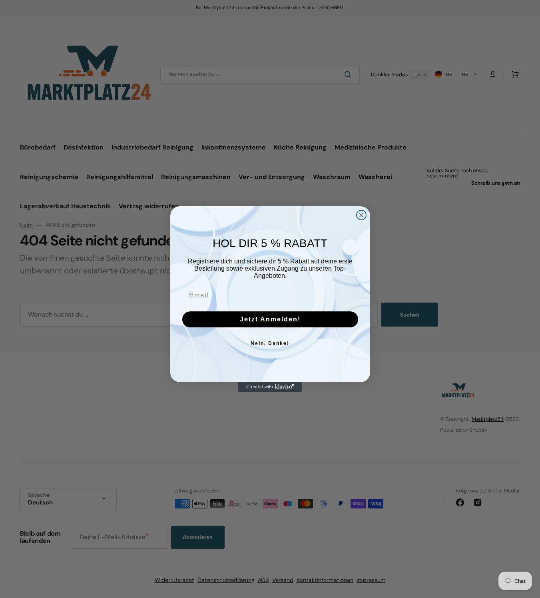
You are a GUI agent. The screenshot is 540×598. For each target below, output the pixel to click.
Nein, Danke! (270, 343)
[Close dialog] (361, 215)
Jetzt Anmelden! (270, 319)
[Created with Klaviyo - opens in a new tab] (270, 387)
